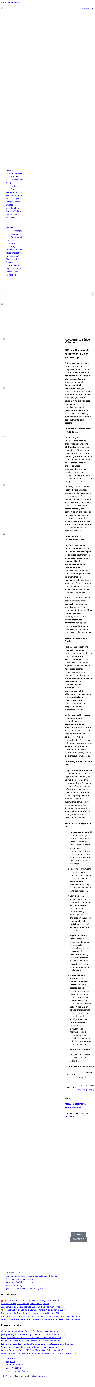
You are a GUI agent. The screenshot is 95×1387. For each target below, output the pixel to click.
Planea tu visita (13, 201)
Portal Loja (11, 217)
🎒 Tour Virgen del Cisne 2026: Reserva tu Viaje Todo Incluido (30, 1300)
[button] (47, 222)
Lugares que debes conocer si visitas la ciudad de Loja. (32, 1276)
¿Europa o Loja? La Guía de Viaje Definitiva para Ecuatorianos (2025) (33, 1334)
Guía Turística (12, 208)
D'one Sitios (39, 1376)
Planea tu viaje (13, 214)
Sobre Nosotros (13, 1368)
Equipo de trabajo (14, 1364)
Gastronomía (17, 180)
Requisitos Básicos (14, 192)
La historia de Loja (14, 1273)
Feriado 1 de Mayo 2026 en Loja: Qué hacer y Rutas (25, 1303)
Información (11, 1358)
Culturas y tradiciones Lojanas (20, 1279)
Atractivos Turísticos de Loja (19, 1282)
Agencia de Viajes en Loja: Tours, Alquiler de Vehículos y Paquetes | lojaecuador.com (40, 1319)
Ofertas (9, 205)
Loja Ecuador (7, 1376)
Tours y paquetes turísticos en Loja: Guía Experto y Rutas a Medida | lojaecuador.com (41, 1316)
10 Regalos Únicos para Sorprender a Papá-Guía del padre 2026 (31, 1337)
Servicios (10, 170)
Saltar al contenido (10, 2)
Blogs (13, 189)
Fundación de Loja (14, 1285)
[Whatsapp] (24, 1252)
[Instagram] (11, 1252)
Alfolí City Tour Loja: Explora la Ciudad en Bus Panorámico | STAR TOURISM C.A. (39, 1353)
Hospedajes (16, 173)
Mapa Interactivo (14, 195)
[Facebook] (4, 1252)
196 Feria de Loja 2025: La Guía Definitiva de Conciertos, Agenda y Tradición (37, 1344)
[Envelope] (18, 1252)
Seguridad (10, 1361)
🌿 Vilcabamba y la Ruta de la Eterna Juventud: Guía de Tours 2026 (33, 1310)
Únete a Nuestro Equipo (17, 1371)
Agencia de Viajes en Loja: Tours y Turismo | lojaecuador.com (30, 1347)
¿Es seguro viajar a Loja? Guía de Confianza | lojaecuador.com (30, 1331)
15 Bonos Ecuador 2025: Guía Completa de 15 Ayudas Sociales (30, 1340)
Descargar (69, 1116)
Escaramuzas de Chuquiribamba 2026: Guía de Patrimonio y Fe (30, 1307)
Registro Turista (13, 211)
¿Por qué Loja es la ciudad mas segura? (24, 1288)
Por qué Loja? (12, 198)
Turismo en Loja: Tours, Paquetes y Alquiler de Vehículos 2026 (30, 1313)
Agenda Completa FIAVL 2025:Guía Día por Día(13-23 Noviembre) (32, 1350)
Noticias (10, 183)
